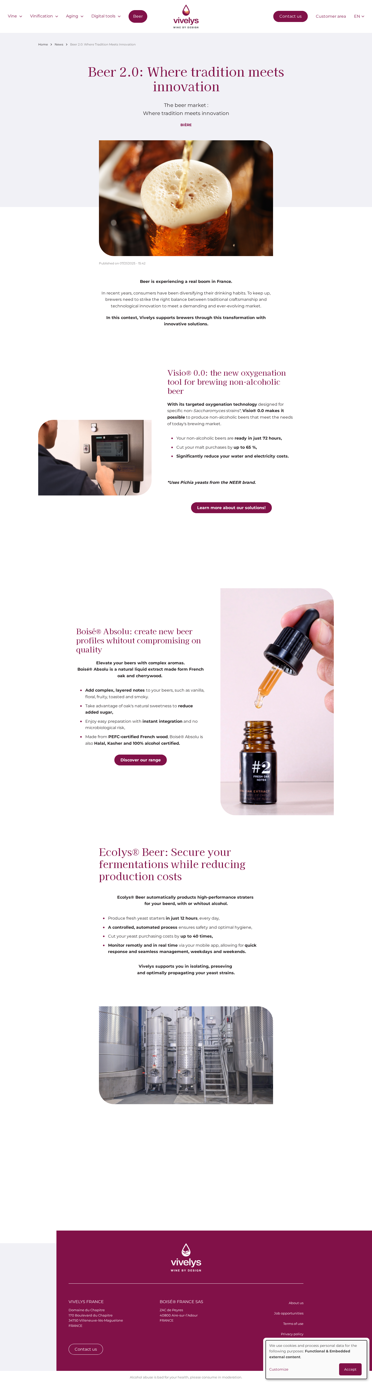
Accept (350, 1369)
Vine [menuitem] (12, 16)
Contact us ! (315, 1186)
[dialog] (316, 1359)
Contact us (290, 16)
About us (296, 1303)
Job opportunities (288, 1313)
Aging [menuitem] (72, 16)
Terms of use (293, 1324)
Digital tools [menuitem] (103, 16)
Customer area (331, 16)
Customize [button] (278, 1369)
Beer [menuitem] (138, 16)
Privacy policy (292, 1334)
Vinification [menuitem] (41, 16)
